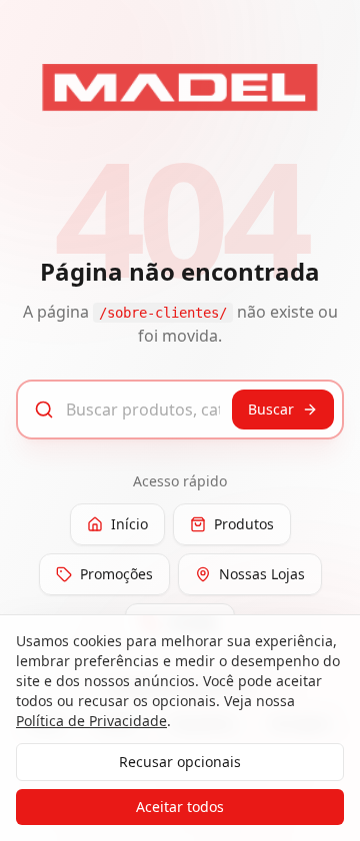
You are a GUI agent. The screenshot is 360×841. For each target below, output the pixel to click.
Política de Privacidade (91, 720)
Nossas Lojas (262, 573)
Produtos (244, 523)
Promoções (116, 573)
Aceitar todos (180, 806)
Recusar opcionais (180, 761)
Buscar (271, 409)
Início (129, 523)
